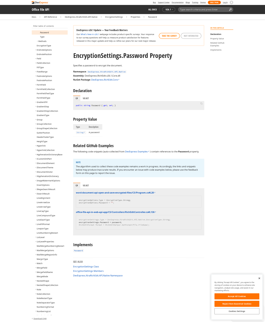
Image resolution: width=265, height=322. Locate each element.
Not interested (191, 35)
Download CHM (40, 318)
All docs (152, 9)
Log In (225, 2)
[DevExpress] (40, 3)
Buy (154, 2)
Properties (135, 17)
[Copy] (201, 103)
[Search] (230, 9)
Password (152, 17)
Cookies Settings (237, 311)
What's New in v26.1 (90, 34)
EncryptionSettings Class (86, 266)
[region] (237, 297)
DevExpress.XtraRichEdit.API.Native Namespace (98, 275)
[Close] (259, 278)
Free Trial (214, 2)
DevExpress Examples (136, 151)
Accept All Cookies (237, 296)
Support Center (164, 2)
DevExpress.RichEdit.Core (104, 79)
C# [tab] (77, 98)
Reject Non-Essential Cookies (236, 304)
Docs (34, 17)
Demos (203, 2)
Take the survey (169, 35)
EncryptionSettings (114, 17)
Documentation (178, 2)
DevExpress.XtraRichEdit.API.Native (81, 17)
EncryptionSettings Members (88, 270)
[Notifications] (231, 2)
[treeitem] (44, 32)
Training (195, 2)
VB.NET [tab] (86, 98)
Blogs (188, 2)
